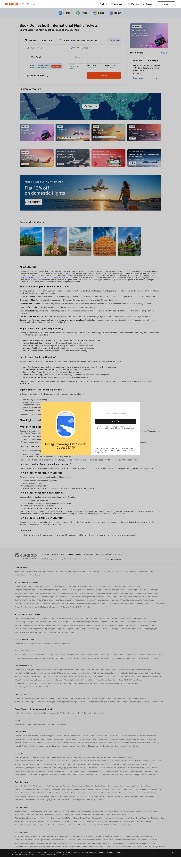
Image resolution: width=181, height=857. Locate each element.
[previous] (43, 428)
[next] (88, 428)
